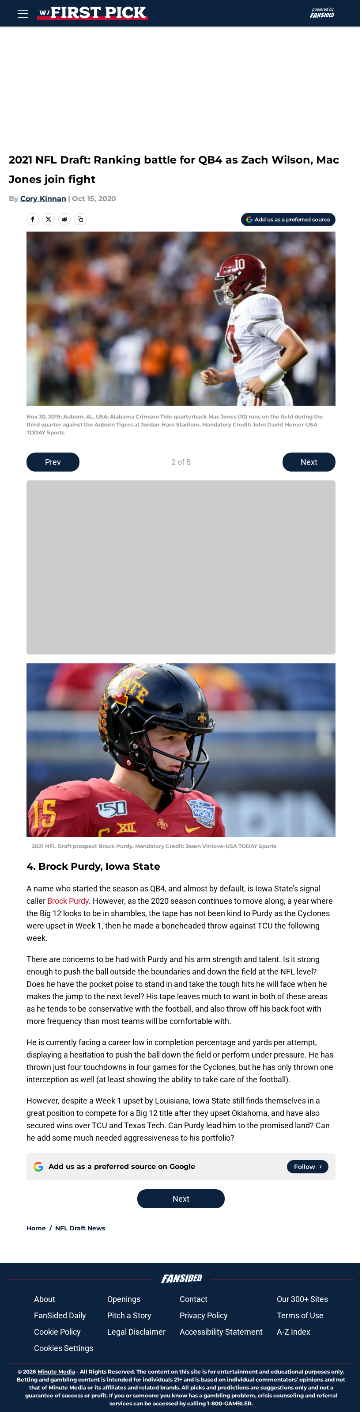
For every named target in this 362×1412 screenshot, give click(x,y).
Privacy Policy (204, 1315)
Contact (193, 1299)
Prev (53, 462)
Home (36, 1228)
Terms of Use (300, 1315)
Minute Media (56, 1371)
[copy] (80, 219)
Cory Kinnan (43, 198)
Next (309, 462)
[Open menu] (23, 13)
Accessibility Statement (221, 1331)
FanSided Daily (60, 1315)
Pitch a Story (129, 1315)
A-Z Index (293, 1331)
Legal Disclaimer (136, 1331)
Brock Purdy (68, 901)
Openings (123, 1299)
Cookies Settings (63, 1348)
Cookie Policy (57, 1331)
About (44, 1299)
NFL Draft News (80, 1228)
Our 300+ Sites (302, 1299)
